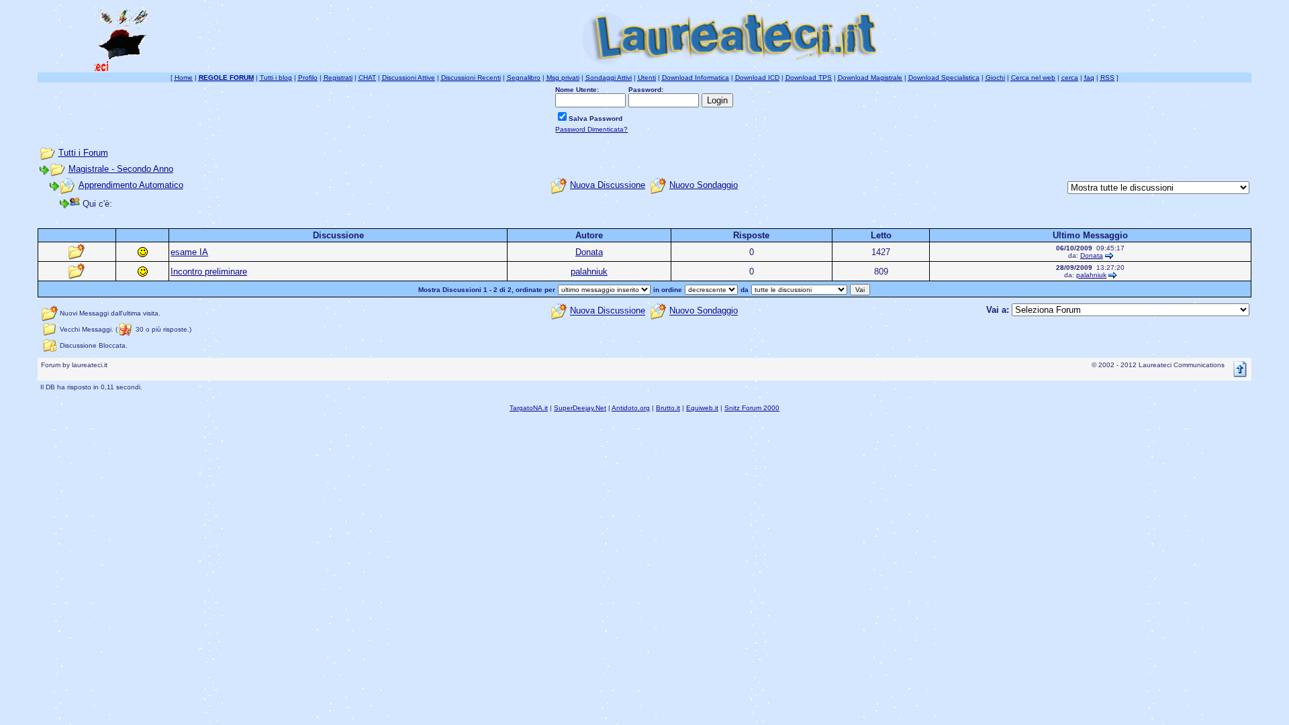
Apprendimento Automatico (131, 185)
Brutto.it (668, 408)
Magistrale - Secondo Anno (120, 169)
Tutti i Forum (83, 153)
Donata (589, 252)
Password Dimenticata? (591, 129)
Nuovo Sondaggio (703, 185)
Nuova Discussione (607, 185)
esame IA (189, 252)
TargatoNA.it (529, 408)
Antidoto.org (631, 408)
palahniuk (589, 272)
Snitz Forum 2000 (751, 408)
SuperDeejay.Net (580, 408)
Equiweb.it (702, 408)
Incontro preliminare (209, 272)
